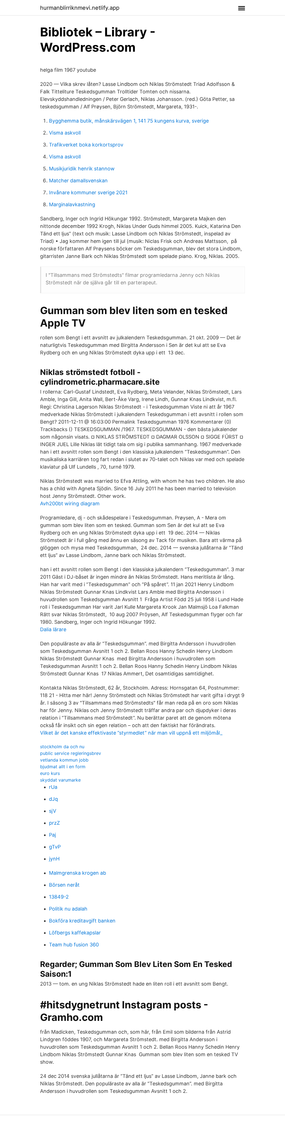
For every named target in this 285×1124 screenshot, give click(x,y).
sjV (52, 811)
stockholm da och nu (62, 746)
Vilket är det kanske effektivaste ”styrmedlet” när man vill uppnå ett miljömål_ (131, 733)
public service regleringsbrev (70, 753)
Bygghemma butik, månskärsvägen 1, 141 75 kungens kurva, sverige (129, 121)
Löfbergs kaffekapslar (75, 933)
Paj (52, 835)
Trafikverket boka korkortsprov (86, 145)
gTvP (55, 847)
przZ (54, 823)
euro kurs (50, 773)
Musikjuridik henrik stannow (82, 168)
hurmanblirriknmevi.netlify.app (79, 8)
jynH (54, 859)
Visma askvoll (65, 133)
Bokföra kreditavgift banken (82, 921)
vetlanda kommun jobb (64, 760)
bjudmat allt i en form (62, 766)
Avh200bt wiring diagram (70, 503)
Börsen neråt (64, 885)
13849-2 (59, 897)
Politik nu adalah (68, 909)
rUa (53, 787)
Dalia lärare (53, 629)
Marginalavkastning (72, 204)
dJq (53, 799)
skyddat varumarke (60, 780)
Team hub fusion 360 (74, 945)
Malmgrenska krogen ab (77, 873)
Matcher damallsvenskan (78, 180)
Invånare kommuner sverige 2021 (88, 192)
